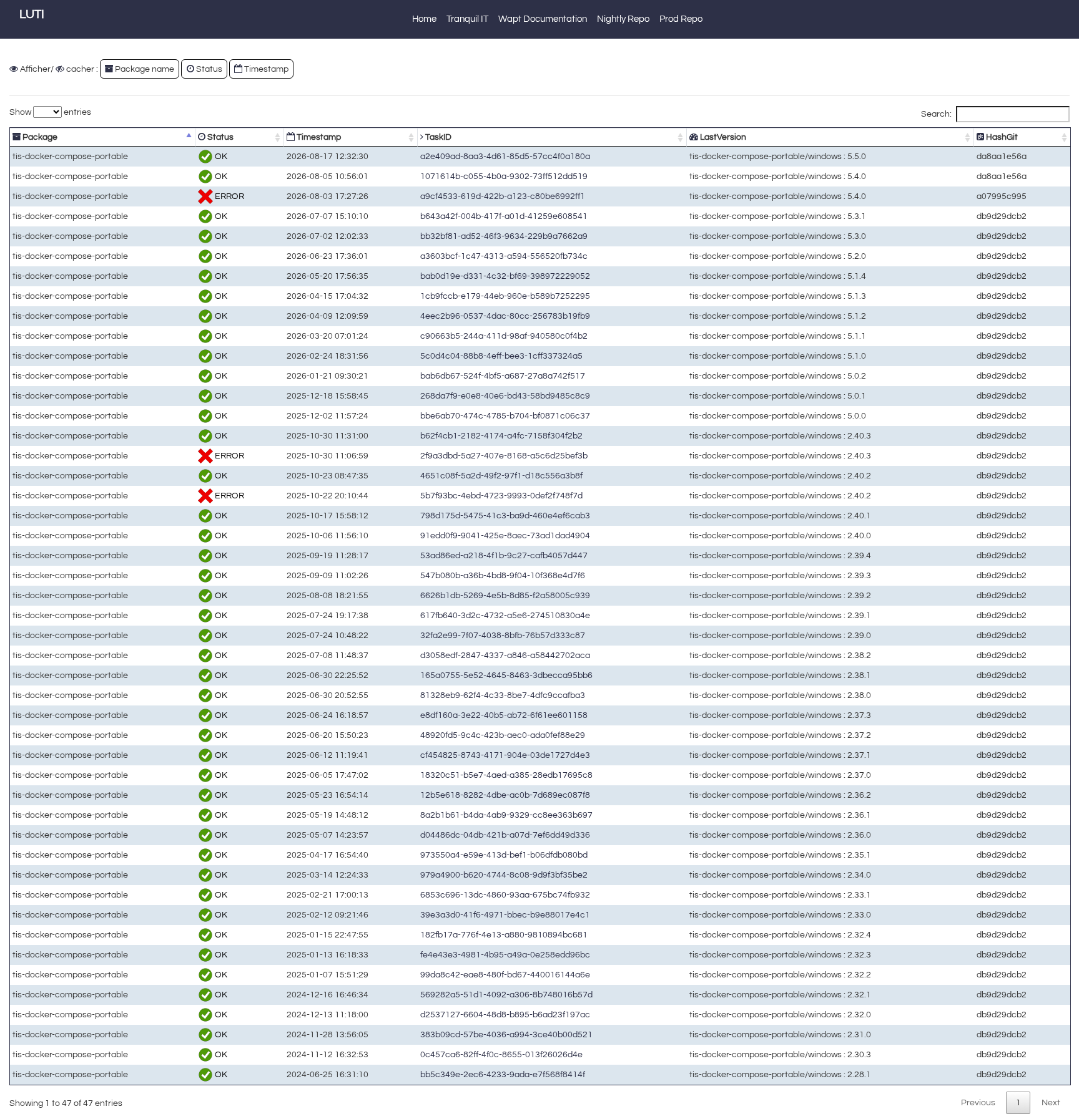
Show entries (50, 112)
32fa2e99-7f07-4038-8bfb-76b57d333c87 (502, 635)
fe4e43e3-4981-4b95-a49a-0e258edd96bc (505, 954)
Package (39, 137)
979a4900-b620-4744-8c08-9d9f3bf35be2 (504, 874)
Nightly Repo (623, 19)
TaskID (437, 137)
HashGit (1001, 137)
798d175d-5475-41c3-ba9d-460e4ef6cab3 (505, 515)
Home (424, 19)
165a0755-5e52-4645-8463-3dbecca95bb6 (506, 675)
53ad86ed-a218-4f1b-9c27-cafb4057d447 (504, 555)
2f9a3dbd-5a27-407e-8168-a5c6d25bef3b (504, 455)
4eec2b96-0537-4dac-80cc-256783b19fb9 (505, 316)
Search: (936, 114)
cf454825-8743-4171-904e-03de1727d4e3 (505, 755)
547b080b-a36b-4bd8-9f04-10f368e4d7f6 (502, 575)
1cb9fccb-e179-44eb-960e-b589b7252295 (505, 296)
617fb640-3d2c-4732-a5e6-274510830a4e (505, 615)
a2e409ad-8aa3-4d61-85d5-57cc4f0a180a (505, 156)
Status (219, 137)
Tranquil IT (467, 19)
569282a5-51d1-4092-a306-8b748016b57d (506, 994)
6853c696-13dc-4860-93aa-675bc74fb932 (505, 894)
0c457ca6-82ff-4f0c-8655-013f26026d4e (501, 1054)
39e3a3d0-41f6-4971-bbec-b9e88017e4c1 (505, 914)
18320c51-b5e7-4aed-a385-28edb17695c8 (506, 775)
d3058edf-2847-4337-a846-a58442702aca (505, 655)
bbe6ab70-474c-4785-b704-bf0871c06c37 (505, 415)
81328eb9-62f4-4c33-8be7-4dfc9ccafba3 (502, 695)
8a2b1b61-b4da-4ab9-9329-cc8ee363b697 (506, 815)
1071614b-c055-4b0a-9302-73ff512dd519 (504, 176)
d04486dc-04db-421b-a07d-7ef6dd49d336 (505, 835)
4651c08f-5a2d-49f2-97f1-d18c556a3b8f (501, 475)
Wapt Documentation (542, 19)
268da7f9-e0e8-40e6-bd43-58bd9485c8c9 (505, 395)
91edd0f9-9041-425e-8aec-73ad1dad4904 (505, 535)
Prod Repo (680, 19)
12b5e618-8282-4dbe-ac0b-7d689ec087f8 (505, 795)
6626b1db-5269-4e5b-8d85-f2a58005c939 (505, 595)
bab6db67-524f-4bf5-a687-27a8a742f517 (502, 375)
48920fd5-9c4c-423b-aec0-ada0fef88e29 (502, 735)
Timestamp (318, 137)
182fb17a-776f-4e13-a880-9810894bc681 (504, 934)
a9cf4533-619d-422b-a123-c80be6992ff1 (502, 196)
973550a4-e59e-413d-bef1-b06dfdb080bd (504, 855)
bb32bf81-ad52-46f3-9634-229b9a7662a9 (504, 236)
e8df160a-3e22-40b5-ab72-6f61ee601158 (504, 715)
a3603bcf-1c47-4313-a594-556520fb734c (504, 256)
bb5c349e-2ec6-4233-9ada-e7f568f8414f (502, 1074)
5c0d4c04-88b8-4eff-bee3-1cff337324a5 (501, 356)
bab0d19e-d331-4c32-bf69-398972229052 (505, 276)
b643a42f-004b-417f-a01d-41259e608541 (504, 216)
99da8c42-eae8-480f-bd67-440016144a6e (505, 974)
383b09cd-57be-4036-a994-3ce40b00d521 (506, 1034)
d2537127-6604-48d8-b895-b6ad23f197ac (505, 1014)
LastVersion (722, 137)
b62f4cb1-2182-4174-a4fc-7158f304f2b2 (501, 435)
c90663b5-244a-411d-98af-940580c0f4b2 (504, 336)
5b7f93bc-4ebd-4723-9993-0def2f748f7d (501, 495)
